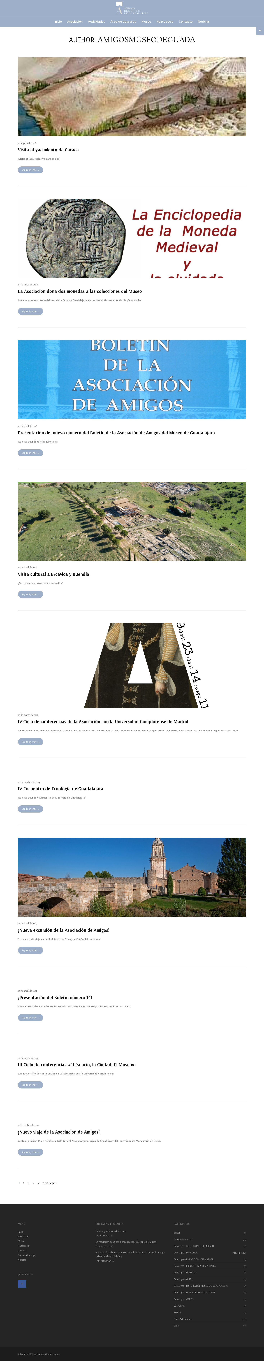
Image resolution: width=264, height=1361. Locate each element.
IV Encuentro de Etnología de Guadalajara (60, 789)
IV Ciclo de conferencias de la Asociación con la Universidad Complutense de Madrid (103, 721)
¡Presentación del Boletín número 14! (55, 997)
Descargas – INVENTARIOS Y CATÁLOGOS (194, 1292)
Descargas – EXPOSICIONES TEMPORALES (195, 1265)
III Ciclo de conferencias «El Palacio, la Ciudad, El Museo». (77, 1064)
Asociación (23, 1236)
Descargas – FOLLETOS (185, 1272)
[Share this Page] (260, 31)
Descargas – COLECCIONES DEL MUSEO (194, 1246)
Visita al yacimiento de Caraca (48, 150)
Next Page (50, 1183)
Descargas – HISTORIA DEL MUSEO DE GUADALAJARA (201, 1285)
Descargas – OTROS (184, 1299)
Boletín (177, 1232)
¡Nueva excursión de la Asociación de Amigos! (64, 930)
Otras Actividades (182, 1319)
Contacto (22, 1250)
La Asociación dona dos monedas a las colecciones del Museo (80, 291)
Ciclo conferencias (182, 1239)
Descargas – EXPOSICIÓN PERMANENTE (194, 1259)
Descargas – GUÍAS (183, 1279)
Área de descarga (26, 1255)
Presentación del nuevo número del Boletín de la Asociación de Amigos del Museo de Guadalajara (116, 433)
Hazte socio (23, 1245)
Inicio (20, 1231)
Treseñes (39, 1354)
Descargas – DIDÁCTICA (210, 1252)
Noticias (22, 1259)
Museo (21, 1241)
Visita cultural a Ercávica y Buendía (53, 574)
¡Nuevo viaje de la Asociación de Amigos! (59, 1132)
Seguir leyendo (29, 169)
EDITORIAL (179, 1305)
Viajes (176, 1325)
